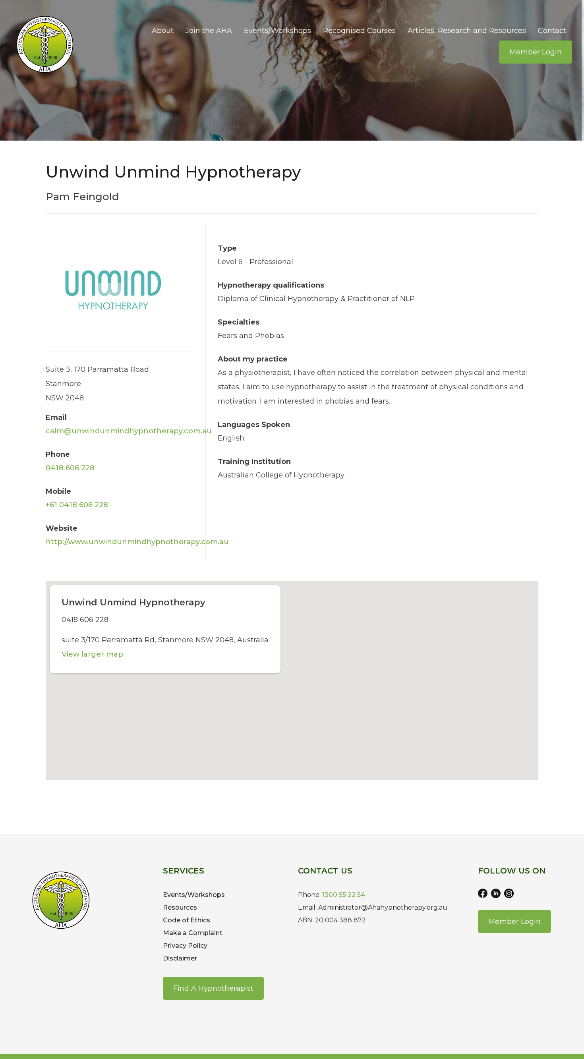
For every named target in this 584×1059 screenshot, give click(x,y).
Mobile (58, 491)
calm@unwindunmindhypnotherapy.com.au (129, 431)
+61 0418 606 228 (77, 505)
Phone (58, 454)
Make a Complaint (192, 933)
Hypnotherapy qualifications (271, 285)
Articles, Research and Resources (467, 30)
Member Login (535, 52)
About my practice (253, 359)
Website (61, 528)
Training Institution (254, 461)
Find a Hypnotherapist (213, 988)
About (163, 30)
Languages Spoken (254, 424)
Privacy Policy (185, 945)
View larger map (92, 654)
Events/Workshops (277, 30)
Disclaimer (180, 958)
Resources (180, 907)
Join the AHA (209, 30)
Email (56, 417)
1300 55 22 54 (343, 895)
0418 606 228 (70, 468)
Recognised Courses (359, 30)
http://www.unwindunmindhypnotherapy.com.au (137, 541)
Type (227, 248)
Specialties (238, 322)
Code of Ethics (186, 920)
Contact (552, 30)
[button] (292, 675)
